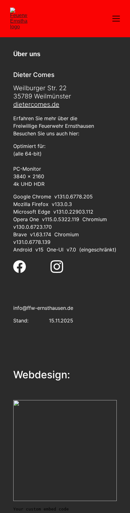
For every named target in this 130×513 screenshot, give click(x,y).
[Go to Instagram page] (56, 266)
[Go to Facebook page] (19, 266)
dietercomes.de (36, 104)
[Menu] (116, 18)
